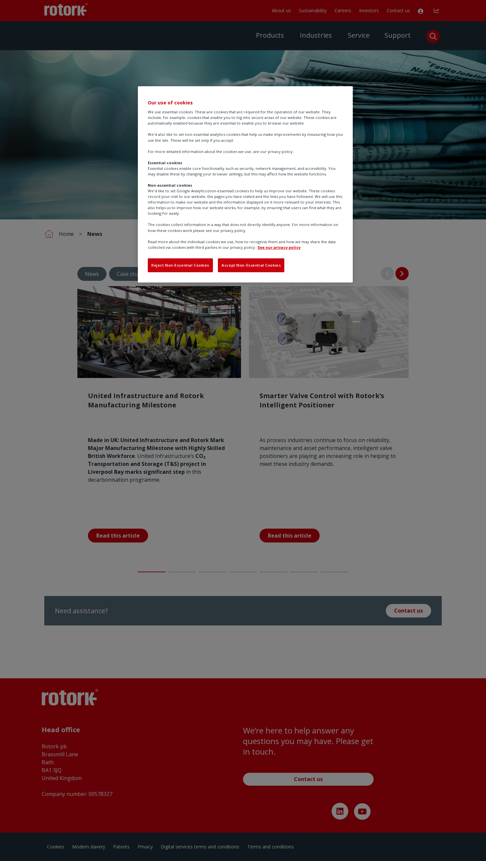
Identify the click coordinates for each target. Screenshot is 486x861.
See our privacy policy (279, 247)
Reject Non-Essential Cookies (180, 265)
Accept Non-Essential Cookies (251, 265)
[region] (245, 184)
